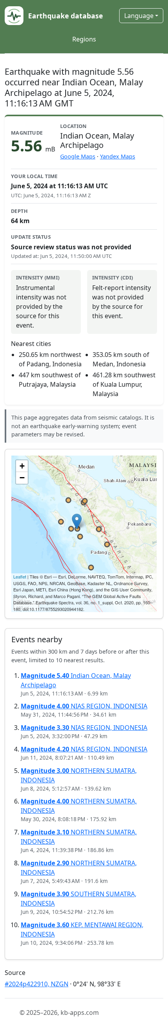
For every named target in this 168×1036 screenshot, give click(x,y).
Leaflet (19, 576)
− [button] (22, 478)
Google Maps (77, 156)
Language (139, 15)
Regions (84, 39)
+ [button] (22, 466)
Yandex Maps (117, 156)
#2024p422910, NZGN (36, 984)
